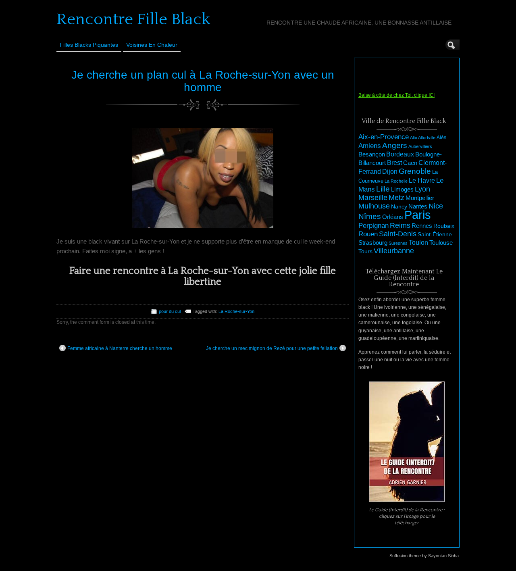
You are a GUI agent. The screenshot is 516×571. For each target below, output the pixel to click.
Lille (383, 189)
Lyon (422, 189)
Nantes (417, 206)
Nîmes (369, 216)
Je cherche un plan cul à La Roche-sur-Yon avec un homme (202, 81)
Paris (417, 214)
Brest (394, 162)
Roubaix (443, 226)
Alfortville (426, 137)
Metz (396, 198)
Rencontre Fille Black (133, 19)
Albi (413, 137)
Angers (394, 145)
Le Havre (422, 180)
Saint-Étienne (435, 234)
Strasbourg (372, 243)
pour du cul (170, 311)
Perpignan (373, 225)
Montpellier (420, 197)
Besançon (371, 154)
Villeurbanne (394, 251)
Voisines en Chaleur (151, 45)
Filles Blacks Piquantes (89, 45)
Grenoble (415, 171)
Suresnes (398, 243)
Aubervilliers (420, 146)
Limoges (402, 189)
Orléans (392, 217)
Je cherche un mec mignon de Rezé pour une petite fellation (272, 348)
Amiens (369, 146)
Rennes (422, 225)
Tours (365, 251)
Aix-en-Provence (383, 137)
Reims (400, 225)
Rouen (368, 234)
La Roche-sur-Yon (236, 311)
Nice (436, 206)
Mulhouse (374, 206)
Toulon (418, 242)
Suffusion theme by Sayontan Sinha (424, 555)
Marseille (372, 198)
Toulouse (441, 242)
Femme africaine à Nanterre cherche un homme (119, 348)
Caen (410, 163)
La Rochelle (396, 181)
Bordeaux (400, 154)
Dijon (389, 171)
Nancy (399, 207)
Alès (441, 137)
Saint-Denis (397, 234)
